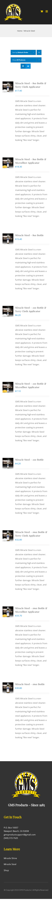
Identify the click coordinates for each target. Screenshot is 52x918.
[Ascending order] (39, 52)
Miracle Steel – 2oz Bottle (29, 459)
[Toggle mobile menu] (47, 11)
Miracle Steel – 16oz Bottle (30, 684)
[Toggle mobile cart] (42, 11)
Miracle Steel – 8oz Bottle (29, 235)
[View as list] (28, 66)
